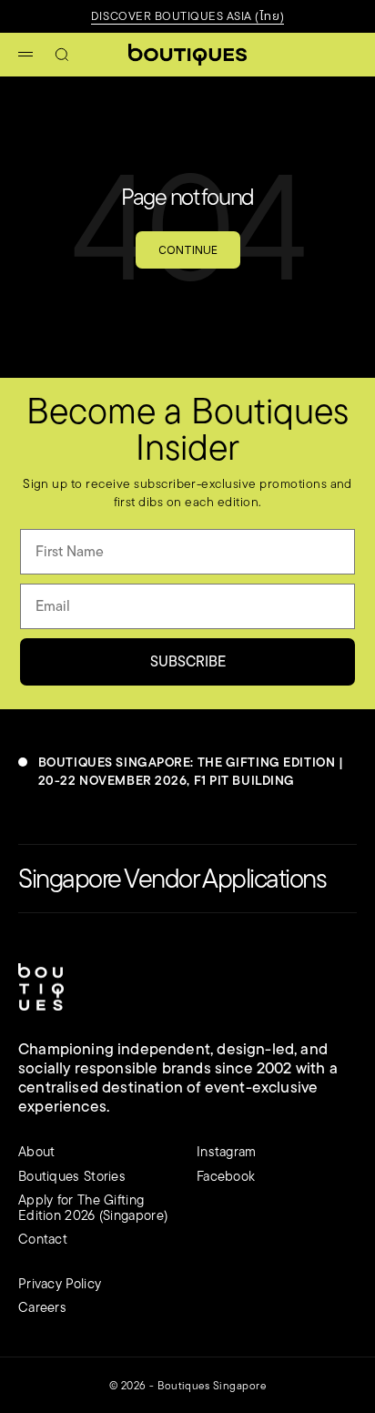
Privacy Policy (59, 1283)
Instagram (227, 1151)
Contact (42, 1238)
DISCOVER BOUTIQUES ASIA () (187, 16)
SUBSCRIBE (188, 661)
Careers (42, 1306)
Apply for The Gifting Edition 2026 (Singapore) (92, 1207)
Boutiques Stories (72, 1175)
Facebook (226, 1175)
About (37, 1151)
